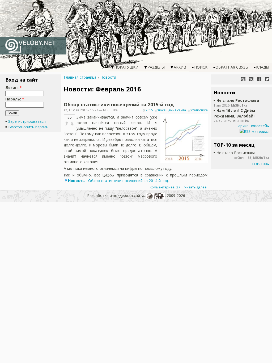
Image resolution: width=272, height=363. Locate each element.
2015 (149, 110)
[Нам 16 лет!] (251, 79)
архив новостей (252, 125)
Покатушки (126, 67)
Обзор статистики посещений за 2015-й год (119, 104)
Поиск (200, 67)
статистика (199, 110)
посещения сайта (172, 110)
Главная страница (80, 77)
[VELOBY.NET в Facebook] (259, 79)
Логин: (13, 87)
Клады (262, 67)
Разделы (156, 67)
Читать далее (195, 187)
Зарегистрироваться (27, 121)
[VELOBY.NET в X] (267, 79)
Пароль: (14, 99)
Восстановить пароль (28, 126)
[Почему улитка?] (243, 79)
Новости (108, 77)
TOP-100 (259, 163)
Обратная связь (231, 67)
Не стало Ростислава (237, 100)
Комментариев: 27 (165, 187)
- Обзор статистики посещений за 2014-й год (118, 180)
